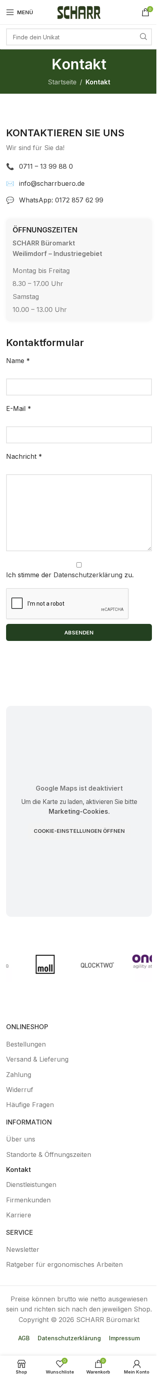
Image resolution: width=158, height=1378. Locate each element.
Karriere (18, 1215)
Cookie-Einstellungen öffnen (79, 831)
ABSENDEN (79, 632)
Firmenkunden (28, 1200)
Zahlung (18, 1075)
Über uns (20, 1139)
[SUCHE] (143, 36)
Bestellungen (26, 1044)
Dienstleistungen (31, 1184)
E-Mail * (18, 408)
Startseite (62, 82)
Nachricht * (24, 456)
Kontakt (18, 1169)
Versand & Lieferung (37, 1059)
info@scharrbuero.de (52, 183)
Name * (18, 361)
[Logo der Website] (79, 11)
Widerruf (19, 1090)
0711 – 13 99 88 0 (46, 166)
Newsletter (22, 1249)
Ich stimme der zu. (70, 575)
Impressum (124, 1338)
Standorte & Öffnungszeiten (48, 1154)
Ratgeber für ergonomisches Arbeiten (64, 1264)
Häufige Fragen (30, 1105)
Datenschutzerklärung (87, 575)
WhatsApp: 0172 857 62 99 (61, 200)
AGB (24, 1338)
